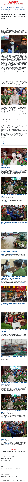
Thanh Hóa (2, 281)
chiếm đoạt (22, 282)
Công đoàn (10, 9)
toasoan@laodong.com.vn (7, 463)
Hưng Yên (2, 361)
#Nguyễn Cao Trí (5, 143)
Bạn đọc (6, 9)
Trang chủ (2, 7)
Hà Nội (2, 307)
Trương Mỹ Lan (18, 171)
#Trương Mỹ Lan (5, 142)
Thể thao (13, 7)
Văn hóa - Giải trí (16, 9)
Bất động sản (22, 9)
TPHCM (2, 22)
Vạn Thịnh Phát (6, 23)
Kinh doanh (17, 7)
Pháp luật (22, 7)
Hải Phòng (2, 254)
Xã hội (7, 7)
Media (10, 7)
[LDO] (14, 156)
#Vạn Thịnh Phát (4, 140)
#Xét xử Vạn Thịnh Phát (6, 144)
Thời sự (2, 9)
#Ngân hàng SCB (5, 141)
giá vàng (8, 307)
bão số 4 (11, 254)
